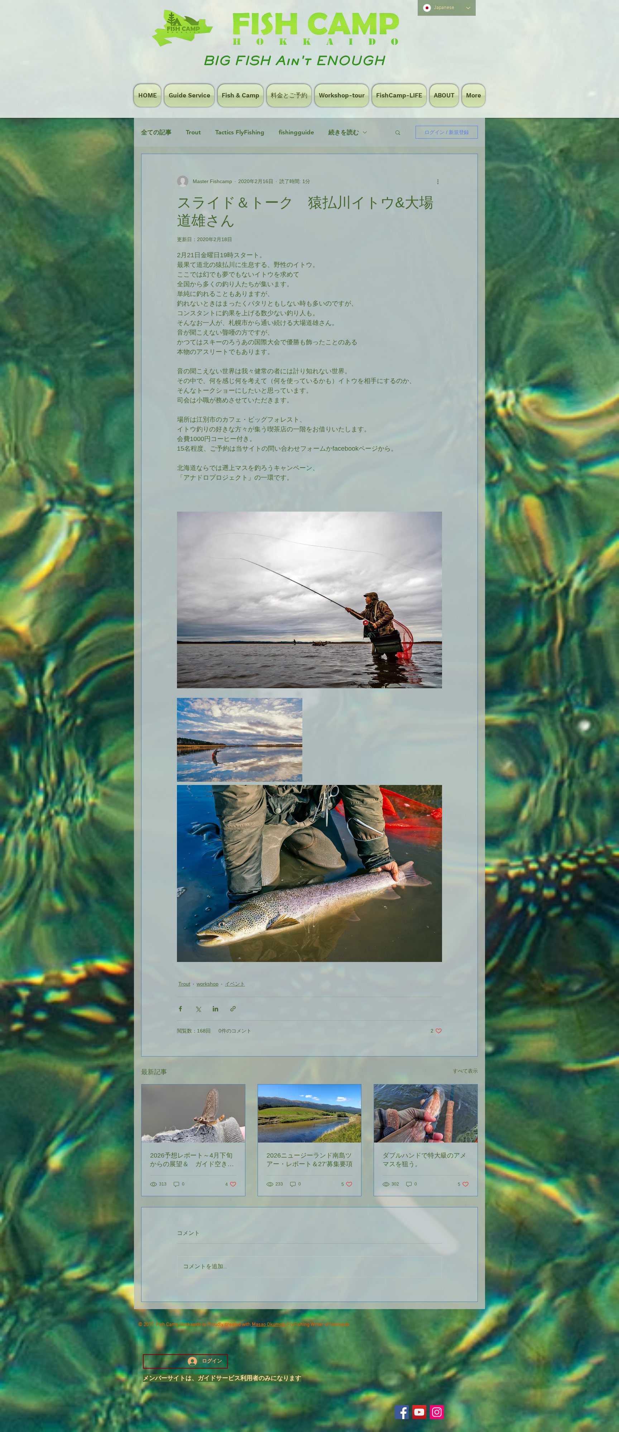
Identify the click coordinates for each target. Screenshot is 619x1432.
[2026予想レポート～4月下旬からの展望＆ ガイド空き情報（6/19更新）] (193, 1113)
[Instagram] (437, 1412)
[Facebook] (402, 1412)
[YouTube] (419, 1412)
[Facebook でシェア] (180, 1008)
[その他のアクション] (437, 181)
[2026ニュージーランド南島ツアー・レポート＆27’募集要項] (309, 1113)
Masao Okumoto (269, 1325)
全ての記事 (156, 132)
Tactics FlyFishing (239, 132)
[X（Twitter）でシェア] (198, 1008)
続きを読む (343, 132)
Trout (193, 132)
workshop (208, 984)
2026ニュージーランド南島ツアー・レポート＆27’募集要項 (309, 1160)
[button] (397, 132)
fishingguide (296, 132)
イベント (235, 984)
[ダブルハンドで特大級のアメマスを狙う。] (426, 1113)
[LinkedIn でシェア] (215, 1008)
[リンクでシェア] (233, 1008)
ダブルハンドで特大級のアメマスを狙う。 (424, 1160)
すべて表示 (465, 1071)
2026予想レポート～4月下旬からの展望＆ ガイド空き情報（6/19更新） (192, 1160)
